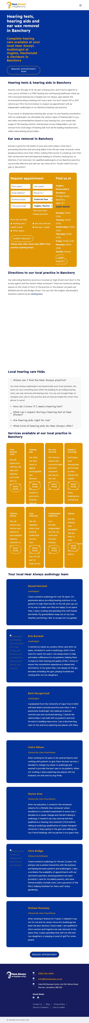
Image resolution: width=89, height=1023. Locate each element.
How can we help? (20, 219)
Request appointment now (23, 70)
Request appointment (44, 954)
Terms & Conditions (41, 1007)
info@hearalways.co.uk (50, 979)
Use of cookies (59, 1007)
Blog (48, 1004)
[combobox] (20, 199)
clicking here (37, 294)
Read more (15, 487)
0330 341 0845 (46, 973)
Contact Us (37, 1004)
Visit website (60, 259)
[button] (80, 5)
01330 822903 (63, 206)
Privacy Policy (59, 1004)
